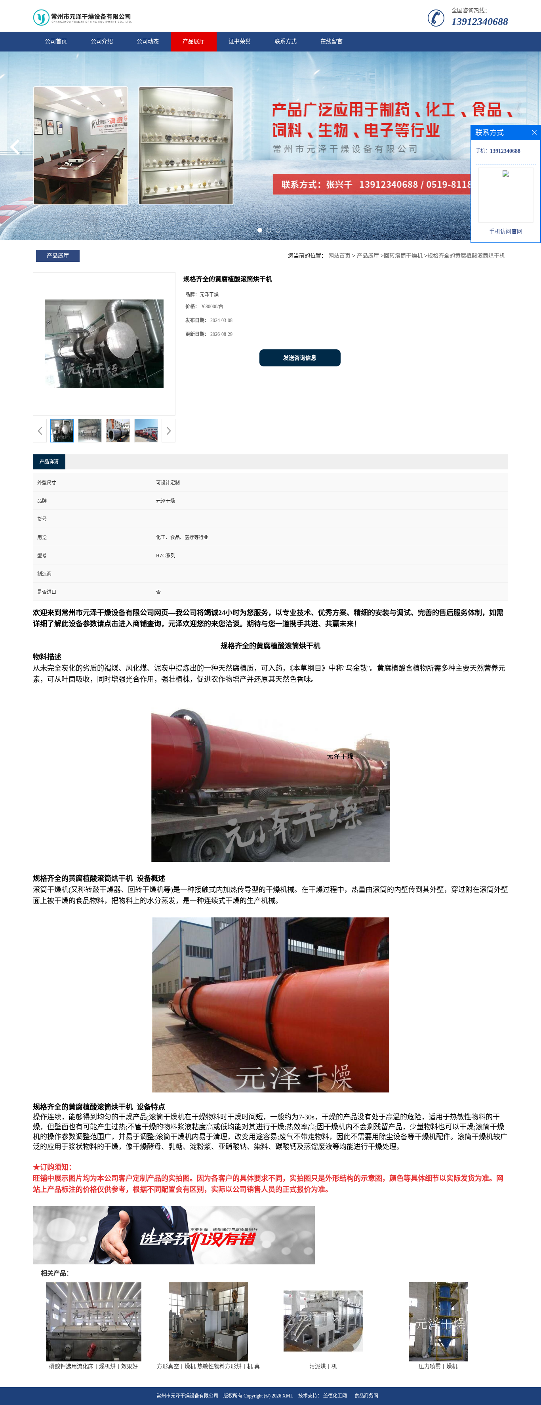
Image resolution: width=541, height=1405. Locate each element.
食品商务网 (366, 1396)
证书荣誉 (240, 41)
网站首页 (339, 256)
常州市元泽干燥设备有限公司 (187, 1396)
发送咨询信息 (299, 358)
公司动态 (148, 41)
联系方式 (285, 41)
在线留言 (331, 41)
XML (287, 1396)
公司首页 (56, 41)
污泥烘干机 (323, 1366)
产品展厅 (194, 41)
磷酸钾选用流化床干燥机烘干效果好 (93, 1366)
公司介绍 (102, 41)
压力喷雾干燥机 (438, 1366)
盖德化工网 (335, 1396)
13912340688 (479, 21)
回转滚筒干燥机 (403, 256)
